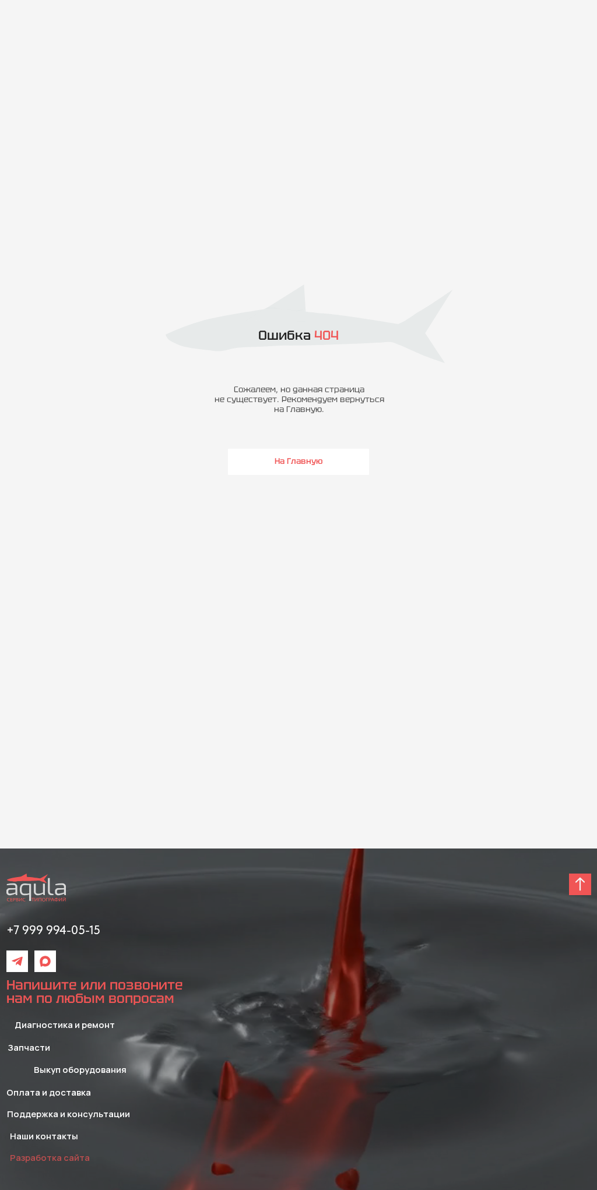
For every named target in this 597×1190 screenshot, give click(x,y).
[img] (17, 961)
